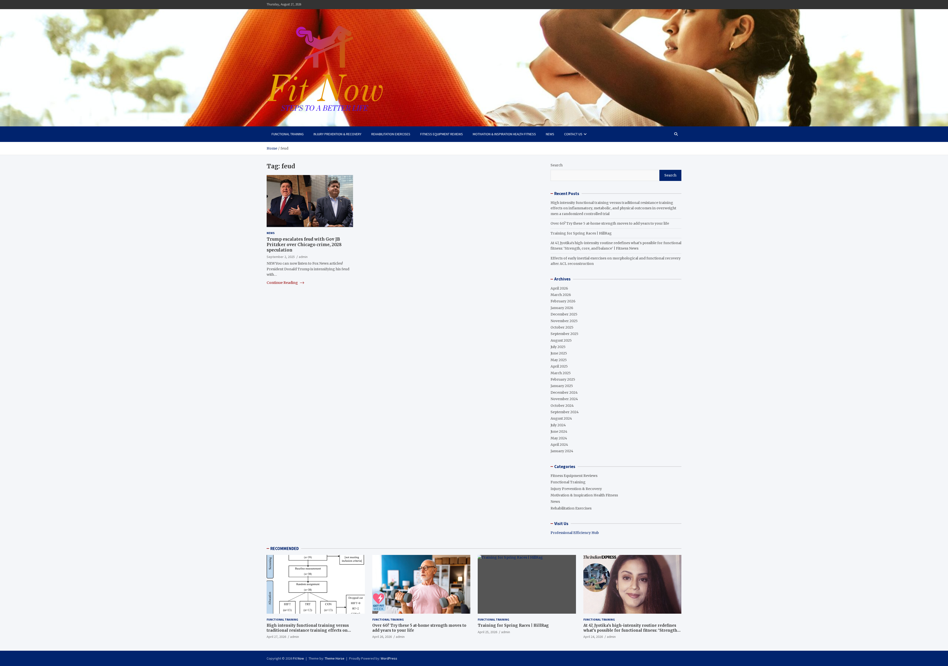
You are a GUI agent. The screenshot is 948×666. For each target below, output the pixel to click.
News (550, 134)
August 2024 (561, 418)
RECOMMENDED (284, 548)
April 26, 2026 (382, 636)
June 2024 (559, 431)
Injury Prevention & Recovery (337, 134)
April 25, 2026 (487, 632)
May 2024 (559, 438)
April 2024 (559, 444)
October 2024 (562, 405)
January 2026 (562, 308)
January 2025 (562, 386)
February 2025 (563, 379)
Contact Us (573, 134)
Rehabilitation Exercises (390, 134)
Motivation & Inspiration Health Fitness (504, 134)
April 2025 (559, 366)
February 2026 (563, 301)
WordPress (389, 658)
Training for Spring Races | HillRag (581, 233)
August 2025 (561, 340)
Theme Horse (334, 658)
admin (303, 257)
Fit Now (298, 658)
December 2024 (564, 392)
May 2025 (559, 360)
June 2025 (559, 353)
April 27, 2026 (276, 636)
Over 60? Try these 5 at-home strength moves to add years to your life (610, 223)
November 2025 (564, 321)
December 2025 (564, 314)
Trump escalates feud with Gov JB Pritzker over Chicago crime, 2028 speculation (304, 244)
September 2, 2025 (281, 257)
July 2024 (558, 425)
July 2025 (558, 347)
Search (557, 165)
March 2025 (561, 373)
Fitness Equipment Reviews (441, 134)
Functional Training (288, 134)
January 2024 (562, 451)
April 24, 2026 (593, 636)
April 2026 (559, 288)
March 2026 (561, 295)
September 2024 (565, 412)
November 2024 (564, 399)
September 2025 (564, 334)
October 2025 (562, 327)
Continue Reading (283, 282)
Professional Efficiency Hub (575, 532)
